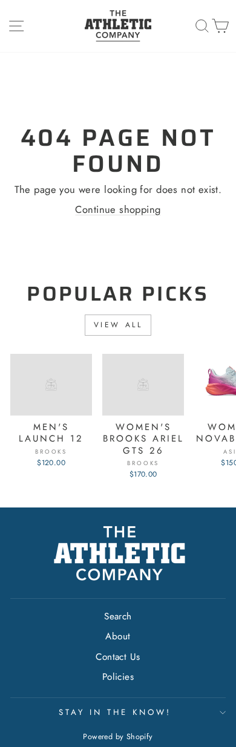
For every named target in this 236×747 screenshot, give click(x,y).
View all (118, 324)
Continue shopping (117, 209)
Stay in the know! (115, 712)
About (117, 636)
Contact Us (118, 657)
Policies (118, 676)
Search (117, 616)
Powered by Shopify (117, 736)
